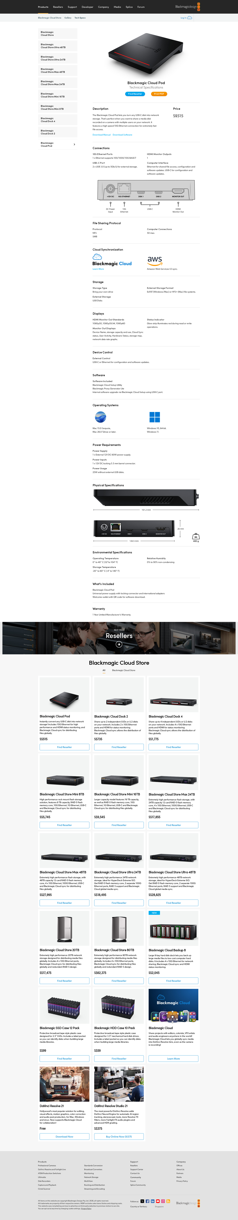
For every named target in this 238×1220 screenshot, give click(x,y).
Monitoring (89, 1173)
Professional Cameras (47, 1165)
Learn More (98, 268)
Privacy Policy (182, 1181)
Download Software (122, 134)
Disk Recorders (44, 1181)
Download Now (64, 1136)
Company (103, 6)
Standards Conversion (93, 1165)
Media (117, 6)
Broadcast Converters (93, 1169)
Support (72, 6)
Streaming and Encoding (94, 1189)
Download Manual (102, 134)
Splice (129, 6)
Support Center (136, 1169)
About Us (180, 1169)
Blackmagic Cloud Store (49, 17)
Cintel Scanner (44, 1189)
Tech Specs (80, 17)
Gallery (68, 17)
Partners (179, 1173)
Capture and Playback (47, 1185)
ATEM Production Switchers (49, 1173)
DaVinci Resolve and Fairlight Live (52, 1169)
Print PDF (159, 93)
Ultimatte (42, 1177)
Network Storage (91, 1177)
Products (43, 6)
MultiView (88, 1181)
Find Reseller (135, 93)
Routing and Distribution (94, 1185)
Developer (87, 6)
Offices (179, 1165)
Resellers (58, 6)
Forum (141, 6)
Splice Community (138, 1185)
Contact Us (135, 1173)
